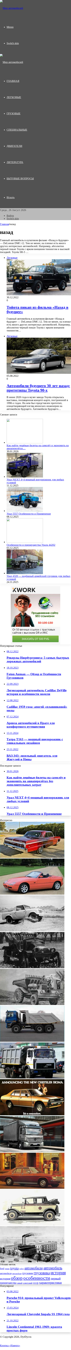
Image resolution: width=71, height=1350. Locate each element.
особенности (36, 1278)
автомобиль (52, 1268)
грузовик (27, 1273)
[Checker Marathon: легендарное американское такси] (32, 1224)
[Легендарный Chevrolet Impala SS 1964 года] (32, 857)
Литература (15, 162)
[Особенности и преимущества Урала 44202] (25, 542)
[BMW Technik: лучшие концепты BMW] (32, 893)
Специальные (17, 129)
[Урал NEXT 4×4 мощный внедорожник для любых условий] (25, 476)
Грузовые (13, 113)
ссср (35, 1282)
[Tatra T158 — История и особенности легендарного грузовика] (32, 1040)
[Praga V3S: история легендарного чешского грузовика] (32, 967)
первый (56, 1278)
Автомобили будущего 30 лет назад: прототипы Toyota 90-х (38, 388)
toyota (14, 1268)
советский (27, 1283)
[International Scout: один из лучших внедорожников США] (32, 930)
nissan (7, 1269)
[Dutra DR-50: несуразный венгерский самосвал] (32, 1004)
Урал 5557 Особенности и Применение (29, 513)
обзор (17, 1278)
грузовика (42, 1273)
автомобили (33, 1268)
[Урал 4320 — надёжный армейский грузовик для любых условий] (25, 573)
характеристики (50, 1282)
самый (19, 1283)
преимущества (8, 1282)
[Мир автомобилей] (11, 8)
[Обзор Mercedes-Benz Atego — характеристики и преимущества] (32, 1151)
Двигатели (14, 146)
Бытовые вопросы (20, 178)
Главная (4, 224)
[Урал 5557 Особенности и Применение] (25, 510)
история (58, 1272)
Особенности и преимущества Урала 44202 (31, 545)
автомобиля (6, 1273)
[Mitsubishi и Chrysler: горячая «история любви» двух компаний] (32, 1114)
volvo (21, 1269)
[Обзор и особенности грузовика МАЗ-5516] (32, 1077)
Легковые (14, 97)
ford (2, 1268)
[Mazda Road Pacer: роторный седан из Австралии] (32, 1188)
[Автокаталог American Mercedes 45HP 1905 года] (32, 1261)
